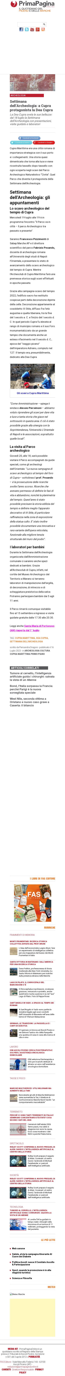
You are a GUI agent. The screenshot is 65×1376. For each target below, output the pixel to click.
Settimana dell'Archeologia (26, 641)
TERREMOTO (16, 1111)
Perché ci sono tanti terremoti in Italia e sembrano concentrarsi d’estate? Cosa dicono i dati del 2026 (32, 1117)
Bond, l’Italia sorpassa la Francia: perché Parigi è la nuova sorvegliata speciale (31, 689)
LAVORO (14, 1046)
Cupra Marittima (20, 654)
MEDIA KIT (13, 1348)
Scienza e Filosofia (22, 1278)
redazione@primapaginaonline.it (22, 1367)
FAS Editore (5, 1362)
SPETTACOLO (17, 1143)
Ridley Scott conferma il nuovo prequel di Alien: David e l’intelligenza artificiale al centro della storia (32, 1149)
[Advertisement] (32, 52)
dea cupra (42, 638)
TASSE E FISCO (17, 1078)
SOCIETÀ (14, 1175)
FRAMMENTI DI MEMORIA (22, 935)
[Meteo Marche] (17, 1294)
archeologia (32, 650)
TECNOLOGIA (16, 1207)
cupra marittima (25, 638)
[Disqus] (32, 748)
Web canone (18, 1248)
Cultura (45, 650)
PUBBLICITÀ (34, 1356)
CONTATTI (6, 1369)
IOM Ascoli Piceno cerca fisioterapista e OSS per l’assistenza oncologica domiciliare (31, 1052)
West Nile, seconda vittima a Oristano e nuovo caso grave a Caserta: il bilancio (29, 702)
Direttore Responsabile (23, 1369)
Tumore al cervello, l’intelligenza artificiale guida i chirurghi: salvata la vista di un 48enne (32, 676)
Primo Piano (38, 654)
